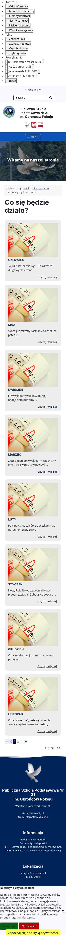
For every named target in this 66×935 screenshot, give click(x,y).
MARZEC (14, 454)
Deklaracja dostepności (33, 839)
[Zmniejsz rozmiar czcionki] (6, 66)
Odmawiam (29, 926)
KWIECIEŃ (15, 389)
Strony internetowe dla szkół (33, 817)
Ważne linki (31, 89)
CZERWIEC (16, 260)
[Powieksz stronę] (43, 62)
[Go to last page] (25, 741)
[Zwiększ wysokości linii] (39, 71)
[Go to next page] (21, 741)
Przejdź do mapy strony (2, 88)
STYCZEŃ (15, 584)
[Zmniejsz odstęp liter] (6, 76)
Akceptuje (9, 926)
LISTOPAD (15, 714)
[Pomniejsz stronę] (6, 62)
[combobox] (30, 97)
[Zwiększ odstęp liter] (36, 76)
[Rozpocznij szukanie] (50, 97)
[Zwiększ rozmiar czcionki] (33, 66)
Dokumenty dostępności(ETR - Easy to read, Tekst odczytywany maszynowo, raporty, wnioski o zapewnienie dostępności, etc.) (33, 847)
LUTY (12, 519)
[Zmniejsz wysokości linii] (6, 71)
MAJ (11, 324)
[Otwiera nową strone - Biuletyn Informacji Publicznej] (39, 125)
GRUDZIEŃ (16, 649)
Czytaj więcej (47, 277)
